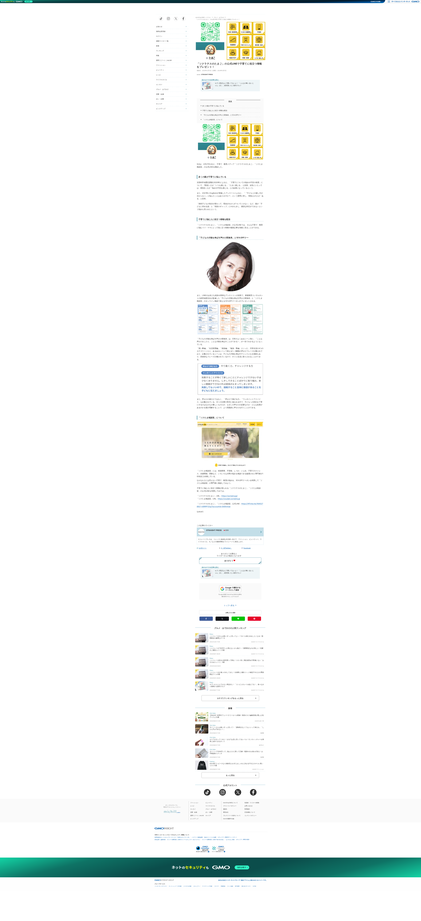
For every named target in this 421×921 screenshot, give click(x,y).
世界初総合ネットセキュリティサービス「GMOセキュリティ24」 (172, 837)
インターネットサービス (161, 886)
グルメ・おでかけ (162, 89)
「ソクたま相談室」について (212, 119)
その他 (254, 886)
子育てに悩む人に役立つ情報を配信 (214, 110)
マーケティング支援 (207, 886)
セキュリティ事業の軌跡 (242, 839)
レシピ (158, 75)
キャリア (159, 104)
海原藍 (262, 733)
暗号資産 (237, 886)
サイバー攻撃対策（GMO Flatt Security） (213, 839)
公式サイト (203, 548)
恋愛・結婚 (160, 94)
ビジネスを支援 (187, 886)
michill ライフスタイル (257, 642)
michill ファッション (258, 769)
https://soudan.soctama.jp (229, 499)
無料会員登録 (160, 31)
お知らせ (159, 26)
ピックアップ (160, 109)
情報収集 (223, 886)
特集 (157, 55)
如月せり (261, 745)
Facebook (247, 548)
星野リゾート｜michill (163, 60)
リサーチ (216, 886)
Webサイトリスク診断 (210, 837)
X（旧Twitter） (226, 548)
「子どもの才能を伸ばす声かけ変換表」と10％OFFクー (221, 115)
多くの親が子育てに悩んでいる (213, 106)
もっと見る (230, 775)
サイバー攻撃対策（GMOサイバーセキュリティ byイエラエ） (184, 839)
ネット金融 (230, 886)
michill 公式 (258, 721)
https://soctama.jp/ (229, 496)
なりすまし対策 (230, 839)
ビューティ (160, 70)
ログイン (159, 36)
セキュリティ (196, 886)
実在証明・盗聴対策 (160, 839)
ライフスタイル (161, 80)
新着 (157, 46)
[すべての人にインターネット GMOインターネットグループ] (405, 1)
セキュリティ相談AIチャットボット (227, 837)
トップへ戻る (229, 605)
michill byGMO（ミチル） (203, 17)
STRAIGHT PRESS (207, 74)
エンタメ (159, 84)
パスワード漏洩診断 (197, 837)
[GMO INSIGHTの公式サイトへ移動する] (164, 828)
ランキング (160, 51)
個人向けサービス (246, 886)
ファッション (160, 65)
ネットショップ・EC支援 (175, 886)
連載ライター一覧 (162, 41)
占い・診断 (160, 99)
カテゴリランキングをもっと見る (230, 698)
